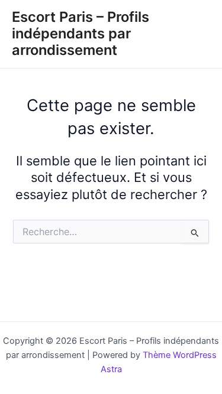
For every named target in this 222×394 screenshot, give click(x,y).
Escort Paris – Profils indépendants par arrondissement (80, 33)
